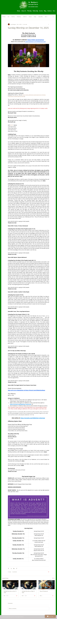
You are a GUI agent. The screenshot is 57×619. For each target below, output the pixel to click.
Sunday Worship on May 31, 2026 (28, 592)
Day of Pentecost (44, 591)
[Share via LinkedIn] (13, 568)
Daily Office (40, 16)
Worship (13, 16)
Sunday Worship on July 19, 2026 (10, 592)
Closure (30, 16)
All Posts (3, 16)
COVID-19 (25, 16)
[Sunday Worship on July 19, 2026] (10, 584)
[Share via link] (16, 568)
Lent (8, 16)
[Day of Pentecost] (47, 584)
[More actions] (48, 24)
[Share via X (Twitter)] (11, 568)
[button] (53, 16)
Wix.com (22, 616)
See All (53, 578)
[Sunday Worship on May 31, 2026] (28, 584)
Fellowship (19, 16)
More (46, 16)
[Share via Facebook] (8, 568)
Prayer (35, 16)
